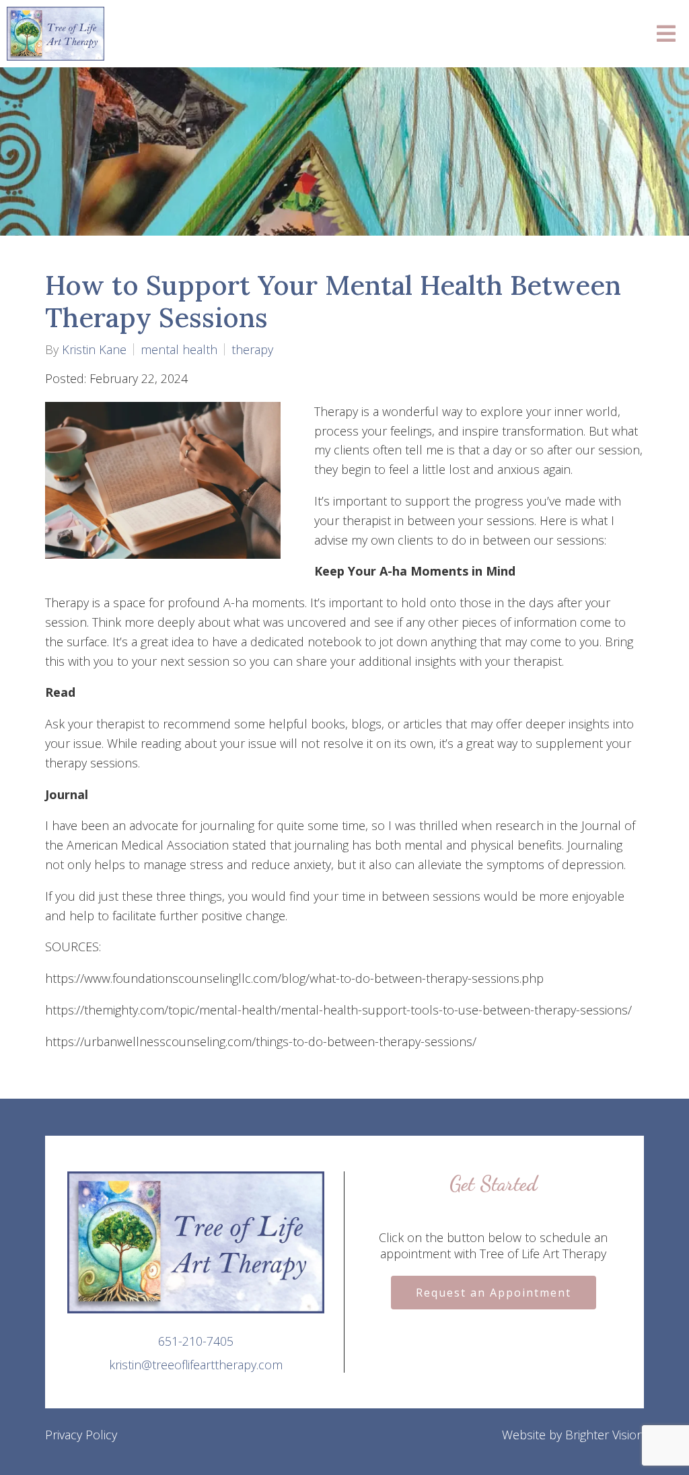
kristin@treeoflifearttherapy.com (196, 1365)
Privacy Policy (81, 1435)
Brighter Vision (604, 1435)
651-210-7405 (195, 1341)
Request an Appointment (493, 1292)
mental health (179, 349)
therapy (252, 349)
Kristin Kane (94, 349)
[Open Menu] (666, 33)
